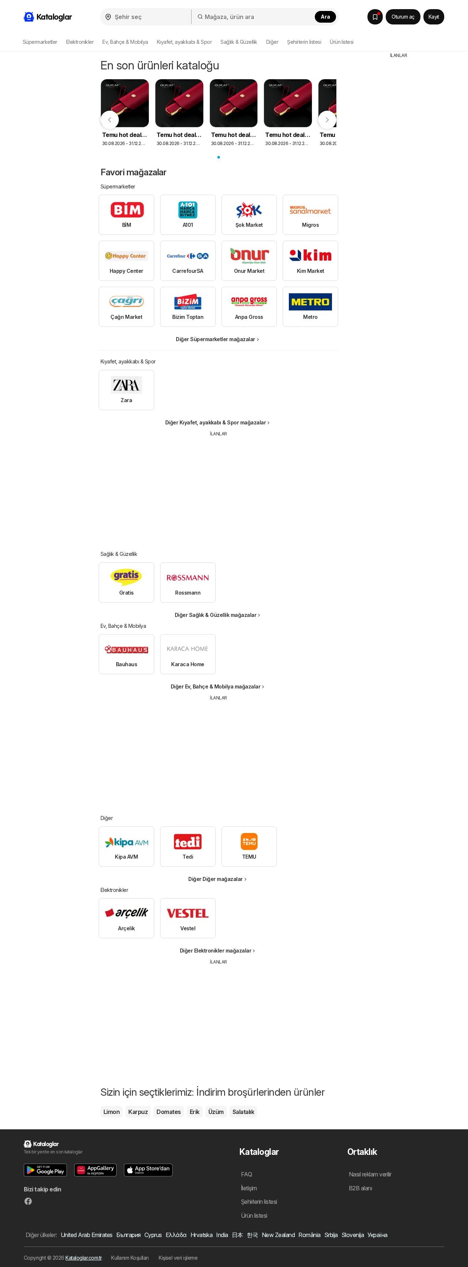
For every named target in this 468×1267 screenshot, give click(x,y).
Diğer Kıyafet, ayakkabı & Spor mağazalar (215, 422)
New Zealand (278, 1235)
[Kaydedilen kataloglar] (375, 16)
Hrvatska (201, 1235)
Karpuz (138, 1111)
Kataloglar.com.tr (83, 1258)
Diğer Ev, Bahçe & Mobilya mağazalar (215, 686)
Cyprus (153, 1235)
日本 (237, 1235)
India (222, 1235)
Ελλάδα (176, 1235)
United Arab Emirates (87, 1235)
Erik (195, 1111)
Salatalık (243, 1111)
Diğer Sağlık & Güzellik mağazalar (215, 615)
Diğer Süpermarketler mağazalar (215, 339)
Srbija (331, 1235)
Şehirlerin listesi (304, 42)
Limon (111, 1111)
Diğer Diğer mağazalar (215, 879)
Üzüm (216, 1111)
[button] (45, 1170)
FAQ (246, 1174)
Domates (168, 1111)
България (128, 1235)
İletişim (249, 1188)
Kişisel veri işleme (178, 1258)
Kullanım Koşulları (129, 1258)
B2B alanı (360, 1188)
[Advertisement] (218, 488)
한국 (252, 1235)
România (309, 1235)
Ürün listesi (342, 42)
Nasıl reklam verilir (370, 1174)
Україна (377, 1235)
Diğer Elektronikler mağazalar (215, 950)
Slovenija (352, 1235)
